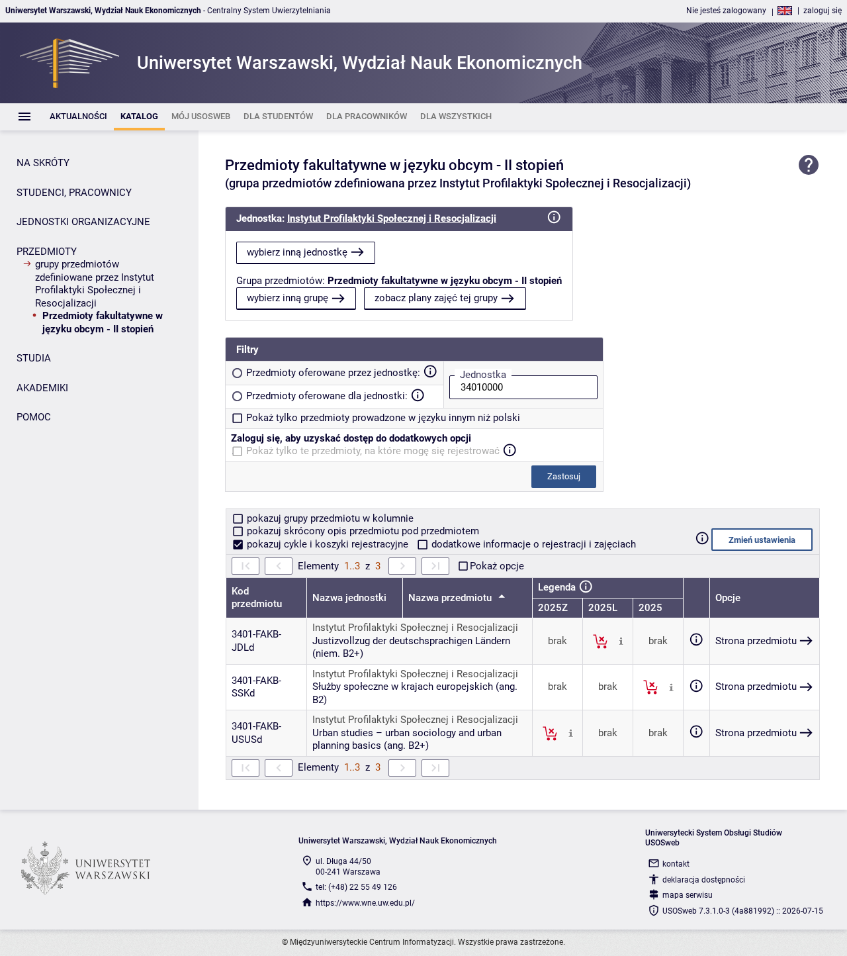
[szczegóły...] (621, 641)
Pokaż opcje (497, 566)
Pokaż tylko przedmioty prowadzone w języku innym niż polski (383, 418)
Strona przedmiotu (756, 641)
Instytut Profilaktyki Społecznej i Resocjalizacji (391, 218)
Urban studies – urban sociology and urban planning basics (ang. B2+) (407, 739)
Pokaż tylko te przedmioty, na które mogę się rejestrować (373, 451)
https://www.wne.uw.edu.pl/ (365, 903)
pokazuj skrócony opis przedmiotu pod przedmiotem (361, 531)
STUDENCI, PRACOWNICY (74, 193)
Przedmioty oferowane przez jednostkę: (333, 373)
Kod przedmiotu (257, 597)
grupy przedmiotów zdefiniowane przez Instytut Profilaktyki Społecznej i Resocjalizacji (94, 283)
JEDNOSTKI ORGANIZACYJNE (83, 222)
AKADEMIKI (42, 388)
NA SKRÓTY (43, 163)
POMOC (34, 417)
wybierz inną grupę (287, 298)
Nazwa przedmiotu (451, 598)
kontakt (676, 864)
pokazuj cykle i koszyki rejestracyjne (327, 544)
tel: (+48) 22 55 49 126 (356, 887)
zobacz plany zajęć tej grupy (436, 298)
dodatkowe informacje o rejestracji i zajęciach (532, 544)
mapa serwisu (687, 895)
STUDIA (34, 358)
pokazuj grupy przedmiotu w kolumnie (329, 518)
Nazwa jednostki (349, 598)
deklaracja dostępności (703, 879)
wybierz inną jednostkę (297, 252)
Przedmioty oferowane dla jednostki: (327, 396)
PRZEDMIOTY (47, 252)
